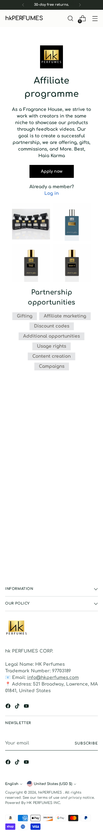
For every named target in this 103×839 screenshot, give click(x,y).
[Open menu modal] (95, 18)
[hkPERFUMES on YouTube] (26, 707)
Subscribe (86, 743)
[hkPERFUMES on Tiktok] (17, 707)
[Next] (80, 5)
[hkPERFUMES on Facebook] (8, 707)
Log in (51, 193)
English (11, 784)
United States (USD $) (53, 784)
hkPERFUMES (50, 792)
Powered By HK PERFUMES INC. (33, 803)
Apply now (51, 171)
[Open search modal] (70, 18)
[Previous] (23, 5)
